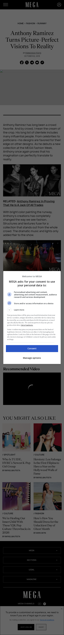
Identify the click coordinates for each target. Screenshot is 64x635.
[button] (32, 310)
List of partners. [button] (27, 325)
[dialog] (32, 317)
